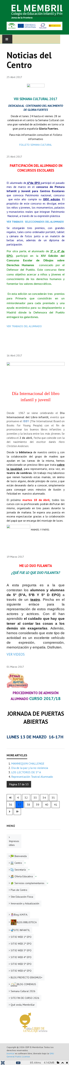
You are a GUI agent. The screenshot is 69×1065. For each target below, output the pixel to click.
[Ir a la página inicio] (10, 797)
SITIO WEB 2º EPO (21, 943)
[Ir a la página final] (17, 811)
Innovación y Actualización (25, 903)
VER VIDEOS (16, 654)
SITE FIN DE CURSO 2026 (25, 998)
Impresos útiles (14, 843)
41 (55, 804)
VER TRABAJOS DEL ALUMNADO (24, 326)
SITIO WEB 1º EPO (21, 937)
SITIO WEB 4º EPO (21, 957)
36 (10, 804)
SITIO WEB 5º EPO (21, 964)
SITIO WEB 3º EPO (21, 950)
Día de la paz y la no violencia (29, 768)
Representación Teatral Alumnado (32, 776)
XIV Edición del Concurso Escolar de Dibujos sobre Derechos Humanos (36, 260)
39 (37, 804)
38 (28, 804)
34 (44, 797)
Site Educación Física (22, 896)
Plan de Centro (19, 890)
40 (46, 804)
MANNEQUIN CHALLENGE (27, 763)
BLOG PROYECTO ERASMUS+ (26, 977)
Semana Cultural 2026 (23, 991)
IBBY (26, 421)
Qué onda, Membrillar (23, 1004)
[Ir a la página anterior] (18, 797)
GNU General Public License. (30, 1055)
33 (35, 797)
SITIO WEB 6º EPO (21, 970)
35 (53, 797)
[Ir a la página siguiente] (9, 811)
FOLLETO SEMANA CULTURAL (35, 144)
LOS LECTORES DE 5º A (26, 772)
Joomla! (11, 1053)
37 (19, 804)
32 (26, 797)
